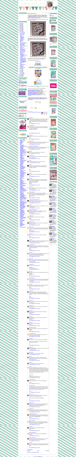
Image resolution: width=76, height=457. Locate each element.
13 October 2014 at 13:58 (34, 171)
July (21, 69)
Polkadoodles (22, 196)
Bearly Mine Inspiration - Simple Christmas (23, 55)
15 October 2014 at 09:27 (34, 406)
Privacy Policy (52, 15)
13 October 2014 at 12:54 (34, 149)
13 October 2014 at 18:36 (34, 250)
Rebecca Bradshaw (32, 432)
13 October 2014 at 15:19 (34, 202)
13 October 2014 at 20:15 (34, 298)
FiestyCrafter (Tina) (32, 413)
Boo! (20, 41)
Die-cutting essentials (22, 162)
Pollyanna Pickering (23, 197)
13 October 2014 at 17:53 (34, 237)
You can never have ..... (23, 42)
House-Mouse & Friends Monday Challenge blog (36, 98)
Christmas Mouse (22, 50)
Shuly (30, 252)
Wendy (30, 322)
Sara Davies (22, 201)
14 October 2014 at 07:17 (34, 345)
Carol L (30, 258)
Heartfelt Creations (23, 172)
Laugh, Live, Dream (53, 208)
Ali (29, 204)
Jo (29, 160)
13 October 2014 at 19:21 (34, 269)
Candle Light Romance (22, 38)
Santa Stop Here (22, 53)
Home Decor (22, 173)
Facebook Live (22, 166)
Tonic (21, 219)
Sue (29, 164)
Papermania (22, 193)
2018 (20, 28)
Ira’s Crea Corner (31, 230)
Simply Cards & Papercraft (22, 208)
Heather (30, 290)
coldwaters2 (31, 244)
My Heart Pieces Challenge (32, 92)
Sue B (30, 178)
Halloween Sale (22, 49)
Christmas (21, 148)
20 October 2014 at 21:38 (34, 447)
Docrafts (21, 163)
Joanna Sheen (22, 175)
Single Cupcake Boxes (54, 189)
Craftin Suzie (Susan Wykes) (33, 199)
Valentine (21, 222)
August (21, 68)
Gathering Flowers (53, 226)
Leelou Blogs (40, 456)
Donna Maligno (31, 333)
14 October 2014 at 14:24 (34, 360)
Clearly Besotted (22, 149)
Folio (21, 169)
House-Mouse (22, 174)
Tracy (30, 426)
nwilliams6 (30, 402)
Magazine (21, 180)
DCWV (21, 156)
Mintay (21, 184)
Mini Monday (22, 183)
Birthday (21, 142)
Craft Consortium (23, 150)
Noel (20, 63)
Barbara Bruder (31, 420)
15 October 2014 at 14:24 (34, 411)
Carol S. (30, 300)
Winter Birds (54, 214)
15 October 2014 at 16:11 (34, 418)
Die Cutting (22, 161)
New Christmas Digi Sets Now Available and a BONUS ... (23, 61)
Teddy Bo (21, 216)
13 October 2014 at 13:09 (34, 158)
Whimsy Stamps (22, 224)
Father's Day (22, 168)
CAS (21, 143)
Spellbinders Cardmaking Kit (22, 211)
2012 (20, 75)
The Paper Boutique (23, 217)
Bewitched (21, 66)
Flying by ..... (22, 40)
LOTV (21, 177)
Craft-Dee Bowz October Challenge (33, 93)
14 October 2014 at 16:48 (34, 364)
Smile (21, 35)
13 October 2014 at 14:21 (34, 176)
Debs (30, 271)
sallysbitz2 (30, 264)
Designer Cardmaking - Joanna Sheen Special (22, 158)
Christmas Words (22, 64)
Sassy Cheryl (22, 203)
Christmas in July (54, 238)
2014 (20, 31)
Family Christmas (22, 167)
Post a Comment (30, 449)
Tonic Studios (22, 220)
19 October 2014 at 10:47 (34, 440)
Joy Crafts (21, 176)
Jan (29, 356)
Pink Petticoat (22, 195)
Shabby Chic (22, 204)
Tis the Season (22, 44)
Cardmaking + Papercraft (22, 145)
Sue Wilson (22, 215)
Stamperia (21, 213)
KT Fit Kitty (30, 155)
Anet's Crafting (31, 437)
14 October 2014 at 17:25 (34, 377)
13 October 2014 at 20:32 (34, 303)
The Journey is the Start (32, 129)
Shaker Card (22, 205)
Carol (30, 239)
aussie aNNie (31, 125)
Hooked (53, 220)
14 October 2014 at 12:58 (34, 354)
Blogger (24, 227)
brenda (30, 338)
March (21, 72)
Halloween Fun (22, 39)
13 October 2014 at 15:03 (34, 197)
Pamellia (30, 117)
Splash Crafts (22, 212)
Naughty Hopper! (22, 59)
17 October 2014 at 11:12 (34, 435)
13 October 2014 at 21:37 (34, 331)
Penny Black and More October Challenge (34, 94)
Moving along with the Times (32, 91)
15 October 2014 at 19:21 (34, 424)
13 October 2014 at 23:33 (34, 336)
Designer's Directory (23, 160)
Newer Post (29, 450)
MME (21, 179)
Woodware (21, 225)
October (21, 33)
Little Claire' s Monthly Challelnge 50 (34, 89)
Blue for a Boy (22, 47)
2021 (20, 25)
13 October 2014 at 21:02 (34, 325)
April (21, 71)
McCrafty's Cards (32, 327)
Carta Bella (22, 147)
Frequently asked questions (22, 170)
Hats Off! (21, 65)
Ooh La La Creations (23, 190)
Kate (35, 16)
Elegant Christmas (23, 58)
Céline (30, 233)
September (22, 67)
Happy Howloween (23, 43)
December (21, 32)
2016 (20, 29)
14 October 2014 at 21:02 (34, 392)
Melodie (30, 215)
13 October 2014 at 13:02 (34, 153)
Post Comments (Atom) (35, 452)
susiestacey (31, 221)
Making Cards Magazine (22, 181)
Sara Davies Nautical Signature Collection (23, 202)
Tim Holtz (21, 218)
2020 (20, 26)
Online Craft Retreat (23, 189)
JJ (29, 366)
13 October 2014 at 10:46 (34, 123)
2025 (20, 23)
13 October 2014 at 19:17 (34, 262)
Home (38, 450)
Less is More (22, 178)
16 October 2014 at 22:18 (34, 430)
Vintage (21, 223)
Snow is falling (22, 34)
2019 (20, 27)
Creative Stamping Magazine (23, 155)
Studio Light (22, 214)
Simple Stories (22, 207)
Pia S (30, 362)
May (21, 70)
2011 (20, 76)
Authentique (22, 141)
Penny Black (22, 194)
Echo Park (21, 165)
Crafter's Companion (23, 151)
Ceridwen (53, 232)
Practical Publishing (23, 198)
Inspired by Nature (23, 51)
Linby (30, 442)
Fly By (53, 183)
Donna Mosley (31, 379)
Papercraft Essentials (21, 192)
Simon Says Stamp (23, 206)
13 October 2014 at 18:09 (34, 242)
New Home (21, 187)
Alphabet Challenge (31, 90)
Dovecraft (21, 164)
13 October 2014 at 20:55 (34, 314)
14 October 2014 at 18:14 (34, 383)
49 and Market (22, 139)
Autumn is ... (22, 62)
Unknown (30, 226)
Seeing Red (53, 202)
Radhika (30, 352)
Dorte (30, 310)
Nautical (21, 186)
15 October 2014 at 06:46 (34, 400)
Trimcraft (21, 221)
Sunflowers (21, 36)
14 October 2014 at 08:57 (34, 350)
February (21, 73)
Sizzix (21, 209)
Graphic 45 (22, 171)
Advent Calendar (22, 140)
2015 (20, 30)
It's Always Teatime (53, 196)
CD (20, 144)
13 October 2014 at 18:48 (34, 256)
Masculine (21, 182)
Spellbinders (22, 210)
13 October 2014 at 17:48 (34, 231)
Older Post (47, 450)
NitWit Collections (23, 188)
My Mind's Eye (22, 185)
